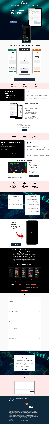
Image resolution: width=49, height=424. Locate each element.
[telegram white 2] (25, 398)
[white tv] (27, 398)
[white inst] (26, 398)
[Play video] (32, 232)
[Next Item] (39, 272)
